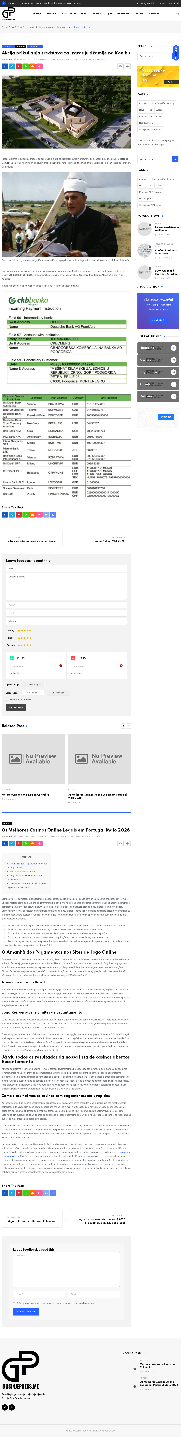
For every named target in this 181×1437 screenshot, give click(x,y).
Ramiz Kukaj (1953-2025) (109, 541)
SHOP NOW (158, 320)
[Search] (177, 13)
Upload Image (12, 685)
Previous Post (18, 537)
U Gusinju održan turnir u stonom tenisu (31, 541)
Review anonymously (20, 699)
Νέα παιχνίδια (146, 123)
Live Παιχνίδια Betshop (163, 103)
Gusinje (37, 14)
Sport (84, 14)
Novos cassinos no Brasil (22, 871)
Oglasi (108, 14)
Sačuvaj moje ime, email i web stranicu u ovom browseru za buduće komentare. (55, 1303)
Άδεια (159, 110)
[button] (123, 726)
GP (113, 1430)
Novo (141, 110)
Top (150, 110)
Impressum (153, 14)
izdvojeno (143, 103)
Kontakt (138, 14)
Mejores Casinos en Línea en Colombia (25, 795)
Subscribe (166, 416)
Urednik (8, 59)
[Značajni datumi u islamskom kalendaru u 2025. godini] (144, 251)
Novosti (6, 789)
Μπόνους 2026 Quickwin (150, 116)
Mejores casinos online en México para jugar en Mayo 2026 (45, 3)
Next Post (117, 537)
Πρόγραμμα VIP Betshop (150, 129)
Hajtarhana (123, 14)
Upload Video (12, 693)
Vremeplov (51, 14)
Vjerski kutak (69, 14)
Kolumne (96, 14)
